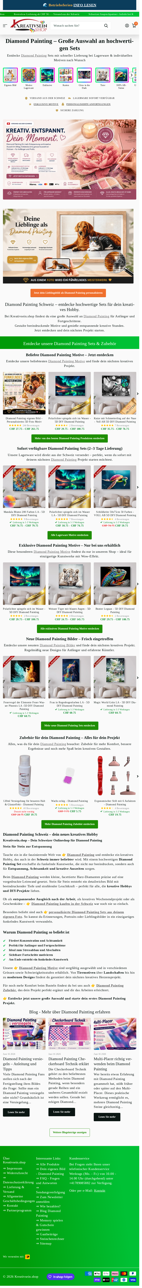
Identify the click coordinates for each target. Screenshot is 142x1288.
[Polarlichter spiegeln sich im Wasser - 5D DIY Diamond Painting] (69, 391)
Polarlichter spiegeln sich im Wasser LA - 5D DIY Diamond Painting (69, 512)
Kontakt (12, 1204)
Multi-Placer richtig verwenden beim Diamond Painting (115, 1069)
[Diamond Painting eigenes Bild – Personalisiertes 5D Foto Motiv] (24, 391)
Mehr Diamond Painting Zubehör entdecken (70, 822)
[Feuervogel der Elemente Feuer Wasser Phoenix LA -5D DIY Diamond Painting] (24, 675)
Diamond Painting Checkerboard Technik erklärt (69, 1067)
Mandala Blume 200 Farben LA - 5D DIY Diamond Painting (24, 512)
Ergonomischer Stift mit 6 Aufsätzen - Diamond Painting (115, 801)
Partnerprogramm (18, 1209)
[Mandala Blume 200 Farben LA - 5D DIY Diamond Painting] (24, 485)
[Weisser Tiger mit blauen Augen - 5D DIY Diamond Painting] (69, 582)
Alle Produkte (49, 1162)
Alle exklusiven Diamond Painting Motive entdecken (69, 627)
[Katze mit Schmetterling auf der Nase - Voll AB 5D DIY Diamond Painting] (115, 391)
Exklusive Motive (46, 104)
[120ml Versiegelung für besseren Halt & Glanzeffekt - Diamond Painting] (24, 774)
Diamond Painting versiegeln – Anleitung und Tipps (24, 1067)
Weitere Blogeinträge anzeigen (70, 1130)
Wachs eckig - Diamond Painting (69, 799)
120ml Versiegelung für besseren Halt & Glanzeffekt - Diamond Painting (24, 801)
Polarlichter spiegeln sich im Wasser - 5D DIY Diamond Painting (69, 418)
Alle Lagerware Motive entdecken (69, 533)
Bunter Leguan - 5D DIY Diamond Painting (115, 609)
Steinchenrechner (51, 1237)
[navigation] (63, 278)
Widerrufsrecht (17, 1171)
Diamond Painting (34, 55)
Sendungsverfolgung (50, 1190)
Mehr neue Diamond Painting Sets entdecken (69, 724)
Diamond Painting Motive (66, 359)
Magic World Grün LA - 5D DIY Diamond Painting (115, 702)
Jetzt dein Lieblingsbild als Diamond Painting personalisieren (68, 291)
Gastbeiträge (48, 1232)
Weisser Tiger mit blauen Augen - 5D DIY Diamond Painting (70, 609)
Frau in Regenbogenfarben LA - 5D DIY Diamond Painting (69, 702)
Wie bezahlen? (50, 1204)
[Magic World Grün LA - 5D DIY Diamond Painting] (115, 675)
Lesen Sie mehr (16, 1110)
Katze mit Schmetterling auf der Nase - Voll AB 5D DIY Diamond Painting (115, 418)
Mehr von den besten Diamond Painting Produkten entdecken (69, 436)
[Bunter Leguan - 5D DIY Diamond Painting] (115, 582)
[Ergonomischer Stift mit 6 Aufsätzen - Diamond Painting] (115, 774)
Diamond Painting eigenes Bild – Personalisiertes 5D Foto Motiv (24, 418)
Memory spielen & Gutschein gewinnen (49, 1223)
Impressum (14, 1167)
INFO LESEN (84, 5)
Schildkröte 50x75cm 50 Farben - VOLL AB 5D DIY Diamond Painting (115, 512)
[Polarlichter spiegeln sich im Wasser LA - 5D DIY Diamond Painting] (69, 485)
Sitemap (45, 1242)
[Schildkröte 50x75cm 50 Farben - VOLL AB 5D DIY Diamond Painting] (115, 485)
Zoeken (106, 25)
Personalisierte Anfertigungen (88, 104)
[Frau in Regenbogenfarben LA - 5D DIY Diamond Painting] (69, 675)
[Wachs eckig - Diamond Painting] (69, 774)
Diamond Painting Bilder (57, 643)
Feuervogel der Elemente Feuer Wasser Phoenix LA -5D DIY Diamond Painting (24, 704)
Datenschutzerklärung (18, 1180)
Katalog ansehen (5, 25)
